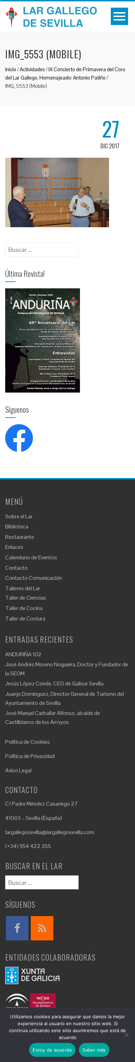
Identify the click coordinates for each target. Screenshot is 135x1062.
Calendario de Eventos (31, 557)
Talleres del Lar (22, 588)
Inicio (10, 69)
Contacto (16, 567)
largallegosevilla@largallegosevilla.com (49, 832)
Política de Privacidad (30, 756)
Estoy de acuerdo (52, 1050)
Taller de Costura (25, 618)
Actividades (32, 69)
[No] (126, 1034)
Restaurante (19, 537)
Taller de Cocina (24, 608)
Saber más (94, 1050)
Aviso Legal (18, 770)
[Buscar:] (42, 248)
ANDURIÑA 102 (23, 654)
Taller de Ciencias (25, 597)
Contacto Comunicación (33, 578)
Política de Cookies (27, 742)
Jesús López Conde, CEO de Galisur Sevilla (54, 683)
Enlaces (14, 547)
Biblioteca (16, 526)
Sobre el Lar (19, 516)
